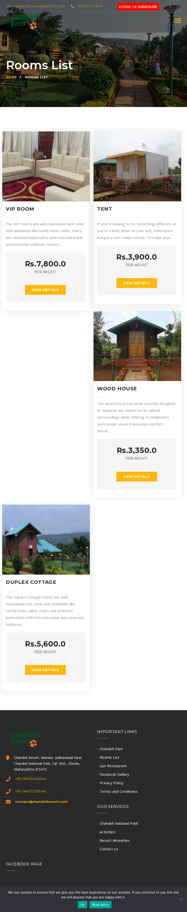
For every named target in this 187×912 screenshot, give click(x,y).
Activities (107, 831)
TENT (104, 209)
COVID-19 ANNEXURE (138, 6)
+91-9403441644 (31, 778)
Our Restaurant (113, 765)
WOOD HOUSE (117, 389)
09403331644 (90, 5)
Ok (82, 905)
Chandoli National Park (119, 823)
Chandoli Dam (111, 748)
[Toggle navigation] (178, 20)
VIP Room (20, 209)
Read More (100, 905)
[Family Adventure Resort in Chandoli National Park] (22, 20)
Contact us (109, 848)
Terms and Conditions (119, 791)
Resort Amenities (115, 840)
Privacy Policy (111, 782)
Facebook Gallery (115, 774)
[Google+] (179, 5)
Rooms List (109, 757)
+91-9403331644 (30, 791)
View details (45, 290)
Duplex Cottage (31, 582)
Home (11, 77)
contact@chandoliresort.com (39, 5)
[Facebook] (171, 5)
